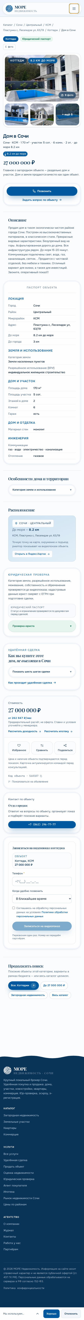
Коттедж (52, 30)
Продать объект (14, 1166)
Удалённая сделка (15, 1160)
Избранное (19, 750)
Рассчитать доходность (22, 731)
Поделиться (65, 750)
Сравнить (42, 750)
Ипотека (9, 1191)
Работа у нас (12, 1243)
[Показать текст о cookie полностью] (37, 1313)
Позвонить (44, 191)
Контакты (10, 1236)
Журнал (9, 1230)
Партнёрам (11, 1249)
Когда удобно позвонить (27, 891)
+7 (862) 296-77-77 (41, 824)
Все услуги (11, 1154)
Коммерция (11, 1134)
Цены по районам (15, 1204)
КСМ (48, 25)
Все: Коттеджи (20, 985)
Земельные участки (16, 1121)
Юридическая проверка (19, 1179)
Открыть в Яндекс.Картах (30, 553)
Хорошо (51, 1313)
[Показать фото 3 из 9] (42, 114)
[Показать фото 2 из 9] (16, 114)
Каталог (8, 25)
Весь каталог (60, 995)
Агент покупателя (15, 1185)
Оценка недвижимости (19, 1173)
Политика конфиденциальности (24, 1288)
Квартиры (10, 1128)
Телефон (18, 873)
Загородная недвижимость (28, 995)
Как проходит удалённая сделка (30, 682)
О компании (11, 1224)
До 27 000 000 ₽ (54, 985)
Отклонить (71, 1313)
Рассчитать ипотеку (56, 731)
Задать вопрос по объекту (40, 200)
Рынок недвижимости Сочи (21, 1198)
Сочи (19, 25)
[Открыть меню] (74, 8)
